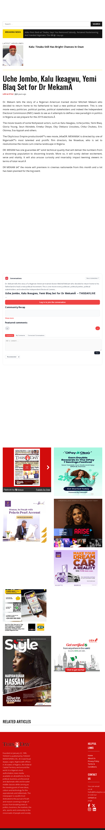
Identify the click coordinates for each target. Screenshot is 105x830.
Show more (9, 318)
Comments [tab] (9, 335)
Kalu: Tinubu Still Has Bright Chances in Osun (56, 46)
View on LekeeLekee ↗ (92, 278)
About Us (91, 758)
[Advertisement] (52, 252)
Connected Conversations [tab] (36, 335)
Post (97, 353)
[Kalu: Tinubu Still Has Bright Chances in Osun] (15, 55)
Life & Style (8, 94)
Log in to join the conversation (53, 302)
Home (90, 755)
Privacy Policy (93, 761)
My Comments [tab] (20, 335)
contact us (92, 797)
